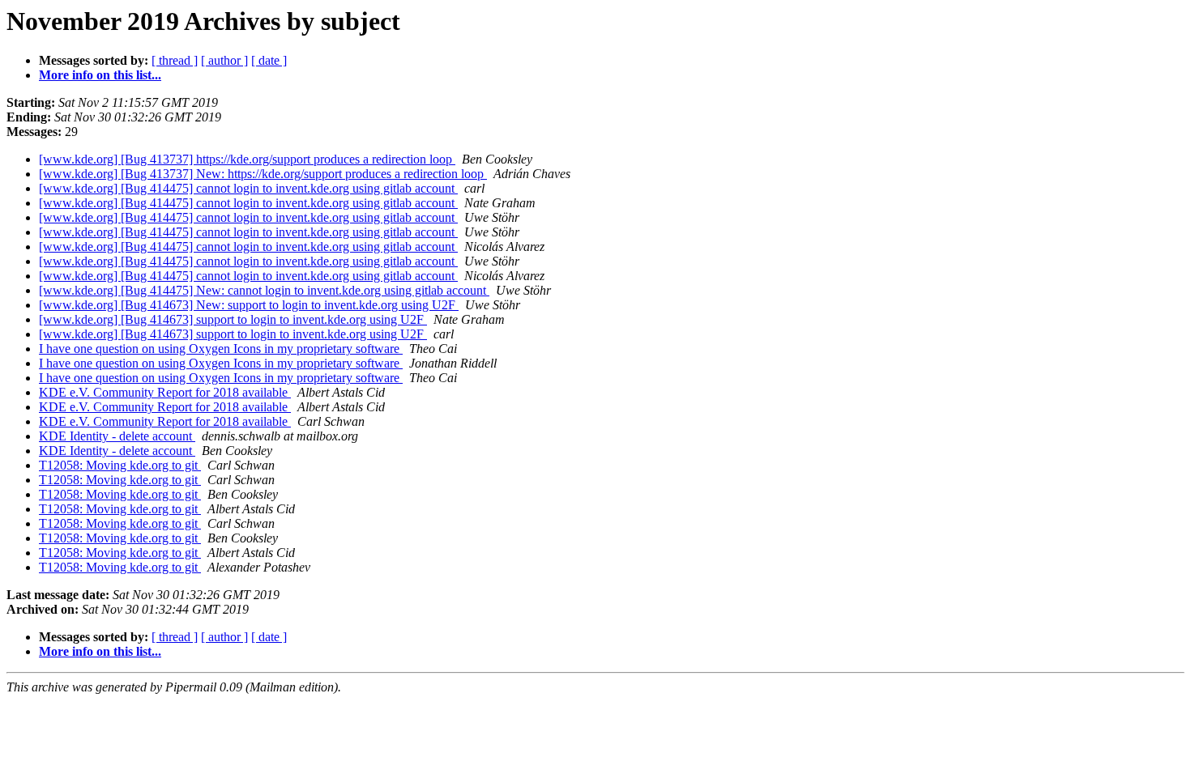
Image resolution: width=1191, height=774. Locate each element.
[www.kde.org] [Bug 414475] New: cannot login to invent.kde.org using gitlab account (264, 290)
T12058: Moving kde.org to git (120, 465)
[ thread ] (175, 60)
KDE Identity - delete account (117, 436)
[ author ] (224, 60)
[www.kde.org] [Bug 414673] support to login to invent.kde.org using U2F (233, 319)
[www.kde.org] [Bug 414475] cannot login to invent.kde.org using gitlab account (248, 188)
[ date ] (269, 60)
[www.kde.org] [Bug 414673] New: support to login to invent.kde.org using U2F (249, 305)
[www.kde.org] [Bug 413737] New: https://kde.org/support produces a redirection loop (263, 174)
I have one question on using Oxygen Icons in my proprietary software (221, 348)
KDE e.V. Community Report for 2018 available (165, 392)
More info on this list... (100, 75)
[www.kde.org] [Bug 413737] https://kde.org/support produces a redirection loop (247, 159)
